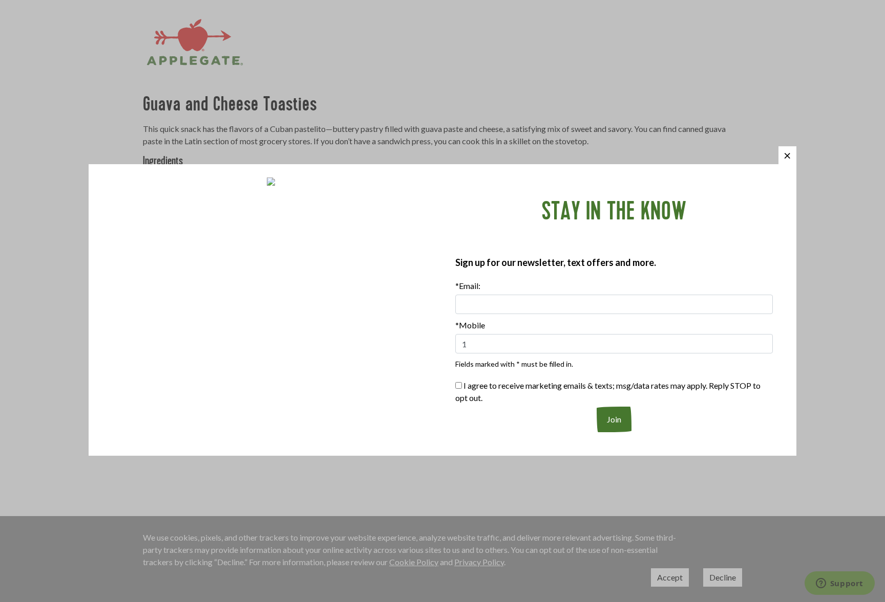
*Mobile (470, 325)
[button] (787, 155)
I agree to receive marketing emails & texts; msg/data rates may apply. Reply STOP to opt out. (608, 392)
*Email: (467, 286)
